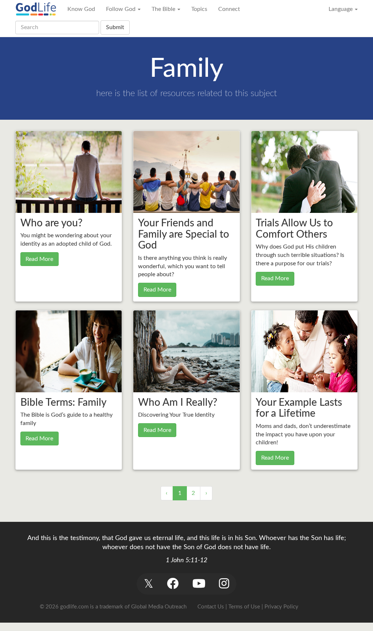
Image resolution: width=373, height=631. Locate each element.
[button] (148, 584)
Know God (81, 9)
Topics (199, 9)
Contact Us (210, 607)
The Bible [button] (164, 9)
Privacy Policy (281, 607)
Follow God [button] (121, 9)
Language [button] (341, 9)
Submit (115, 27)
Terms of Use (244, 607)
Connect (229, 9)
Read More (39, 259)
